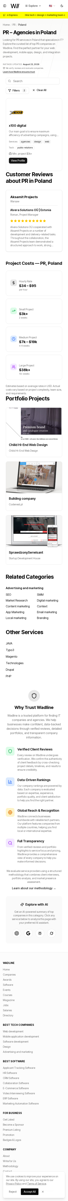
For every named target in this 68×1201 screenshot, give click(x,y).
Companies (9, 974)
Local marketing (16, 618)
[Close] (43, 1192)
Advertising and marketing (24, 588)
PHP (8, 676)
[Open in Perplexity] (40, 933)
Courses (7, 994)
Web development (13, 1031)
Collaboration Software (16, 1083)
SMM (40, 594)
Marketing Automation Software (21, 1103)
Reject (13, 1191)
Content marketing (18, 606)
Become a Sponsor (13, 1124)
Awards (7, 979)
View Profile (18, 160)
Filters (19, 90)
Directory (8, 1015)
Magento (11, 656)
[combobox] (52, 6)
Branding (42, 618)
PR (14, 24)
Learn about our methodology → (34, 888)
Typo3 (10, 650)
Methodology (10, 1166)
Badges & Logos (12, 1139)
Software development (15, 1041)
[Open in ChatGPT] (16, 933)
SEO (8, 594)
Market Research (17, 600)
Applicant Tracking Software (19, 1067)
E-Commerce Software (16, 1088)
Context (42, 606)
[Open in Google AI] (28, 933)
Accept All (30, 1191)
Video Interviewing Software (19, 1093)
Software (8, 984)
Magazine (9, 1000)
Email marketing (47, 612)
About (6, 1155)
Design (7, 1046)
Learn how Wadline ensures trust (19, 71)
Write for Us (9, 1161)
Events (6, 989)
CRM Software (11, 1078)
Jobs (5, 1005)
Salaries (7, 1010)
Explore (33, 5)
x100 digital (17, 125)
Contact (7, 1171)
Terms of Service (36, 1183)
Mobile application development (21, 1036)
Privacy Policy (14, 1183)
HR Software (10, 1072)
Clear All (41, 90)
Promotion (8, 1134)
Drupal (10, 669)
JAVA (9, 643)
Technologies (15, 663)
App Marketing (15, 612)
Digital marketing (47, 600)
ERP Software (10, 1098)
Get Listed (8, 1119)
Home (6, 24)
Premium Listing (11, 1129)
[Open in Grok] (51, 933)
